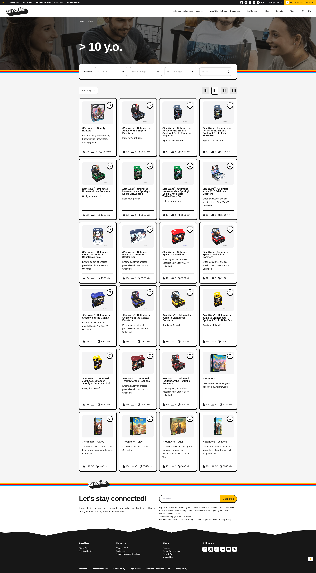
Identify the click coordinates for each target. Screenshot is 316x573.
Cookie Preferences (100, 569)
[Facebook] (241, 2)
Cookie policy (119, 569)
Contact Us (120, 551)
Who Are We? (122, 548)
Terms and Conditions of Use (158, 569)
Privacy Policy (181, 569)
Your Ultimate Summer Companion (225, 11)
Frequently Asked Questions (128, 554)
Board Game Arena (43, 2)
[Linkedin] (258, 2)
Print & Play (27, 2)
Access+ (167, 548)
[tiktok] (216, 549)
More (166, 543)
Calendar (279, 11)
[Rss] (234, 549)
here (208, 511)
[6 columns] (233, 90)
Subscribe (228, 498)
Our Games (252, 11)
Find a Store (84, 548)
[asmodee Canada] (17, 11)
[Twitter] (210, 549)
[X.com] (250, 2)
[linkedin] (222, 549)
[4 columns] (214, 90)
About (292, 11)
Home (4, 2)
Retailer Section (86, 551)
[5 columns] (224, 90)
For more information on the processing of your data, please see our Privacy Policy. (195, 519)
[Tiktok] (254, 2)
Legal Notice (135, 569)
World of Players (73, 2)
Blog (267, 11)
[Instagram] (246, 2)
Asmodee (83, 569)
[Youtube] (262, 2)
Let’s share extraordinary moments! (188, 11)
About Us (121, 543)
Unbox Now (168, 557)
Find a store (58, 2)
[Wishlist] (309, 11)
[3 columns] (205, 90)
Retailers (84, 543)
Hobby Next (14, 2)
